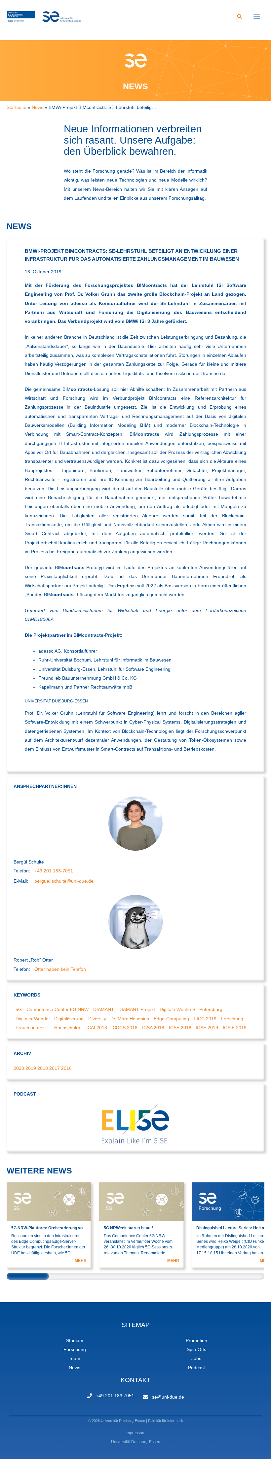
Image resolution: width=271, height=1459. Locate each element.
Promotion (196, 1340)
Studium (74, 1340)
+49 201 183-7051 (53, 870)
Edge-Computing (171, 1018)
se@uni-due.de (168, 1397)
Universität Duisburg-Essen (135, 1442)
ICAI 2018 (96, 1027)
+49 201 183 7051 (115, 1395)
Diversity (97, 1018)
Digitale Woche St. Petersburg (191, 1009)
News (74, 1367)
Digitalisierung (69, 1018)
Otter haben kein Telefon (60, 969)
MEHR (81, 1260)
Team (74, 1358)
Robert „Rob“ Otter (33, 960)
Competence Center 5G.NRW (57, 1009)
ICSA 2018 (153, 1027)
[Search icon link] (240, 17)
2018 (42, 1068)
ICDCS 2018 (124, 1027)
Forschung (232, 1018)
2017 (54, 1068)
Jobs (196, 1358)
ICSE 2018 (180, 1027)
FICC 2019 (205, 1018)
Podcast (196, 1367)
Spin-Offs (196, 1349)
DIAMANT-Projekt (136, 1009)
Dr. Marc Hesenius (129, 1018)
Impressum (135, 1433)
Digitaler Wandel (33, 1018)
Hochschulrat (68, 1027)
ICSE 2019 (207, 1027)
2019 (30, 1068)
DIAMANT (103, 1009)
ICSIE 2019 (235, 1027)
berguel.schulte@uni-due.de (64, 881)
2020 (19, 1068)
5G (19, 1009)
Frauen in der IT (33, 1027)
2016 (66, 1068)
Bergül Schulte (29, 862)
